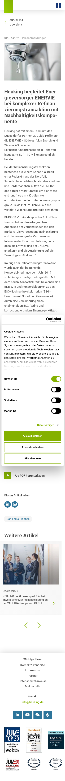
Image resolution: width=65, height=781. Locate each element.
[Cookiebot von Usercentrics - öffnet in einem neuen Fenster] (46, 319)
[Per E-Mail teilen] (15, 504)
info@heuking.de (33, 702)
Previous (26, 625)
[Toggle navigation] (8, 6)
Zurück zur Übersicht (16, 22)
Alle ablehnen (32, 458)
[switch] (56, 389)
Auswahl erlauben (33, 447)
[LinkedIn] (17, 715)
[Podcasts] (48, 715)
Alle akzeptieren (32, 435)
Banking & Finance (18, 519)
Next (38, 625)
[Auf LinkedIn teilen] (7, 504)
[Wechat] (37, 715)
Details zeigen (45, 425)
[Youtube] (27, 715)
